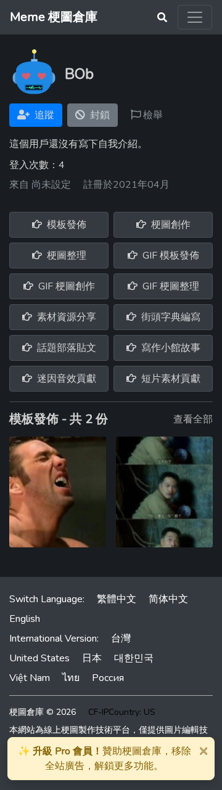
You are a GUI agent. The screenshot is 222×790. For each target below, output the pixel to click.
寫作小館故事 (169, 348)
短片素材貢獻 (169, 378)
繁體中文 (116, 599)
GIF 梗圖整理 (169, 286)
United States (39, 658)
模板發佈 (65, 225)
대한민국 (134, 658)
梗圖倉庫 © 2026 (42, 712)
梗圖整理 (65, 255)
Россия (108, 678)
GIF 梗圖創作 (65, 286)
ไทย (71, 678)
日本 (92, 658)
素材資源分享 (65, 317)
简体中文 (168, 599)
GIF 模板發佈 (169, 255)
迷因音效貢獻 (65, 378)
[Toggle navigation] (195, 17)
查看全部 (193, 419)
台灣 (121, 638)
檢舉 (152, 115)
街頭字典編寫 (169, 317)
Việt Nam (29, 678)
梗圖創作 (170, 225)
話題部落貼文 (65, 348)
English (24, 619)
